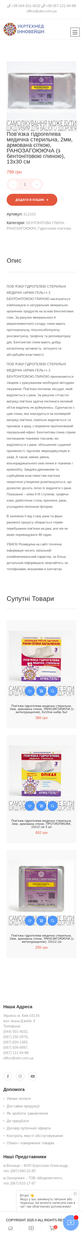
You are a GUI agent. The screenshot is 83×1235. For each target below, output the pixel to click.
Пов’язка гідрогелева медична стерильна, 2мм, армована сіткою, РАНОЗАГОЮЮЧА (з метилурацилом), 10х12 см (41, 938)
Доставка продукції (23, 1106)
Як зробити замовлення (27, 1113)
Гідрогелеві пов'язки (54, 228)
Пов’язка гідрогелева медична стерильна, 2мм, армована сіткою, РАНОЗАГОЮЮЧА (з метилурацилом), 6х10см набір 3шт (41, 709)
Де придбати (18, 1121)
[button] (30, 691)
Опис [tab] (14, 260)
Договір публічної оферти (29, 1128)
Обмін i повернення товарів (30, 1143)
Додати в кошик (29, 200)
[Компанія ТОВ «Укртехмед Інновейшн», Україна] (23, 29)
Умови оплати (19, 1098)
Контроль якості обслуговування (35, 1136)
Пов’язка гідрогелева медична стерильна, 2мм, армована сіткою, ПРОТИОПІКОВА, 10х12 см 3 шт (41, 824)
